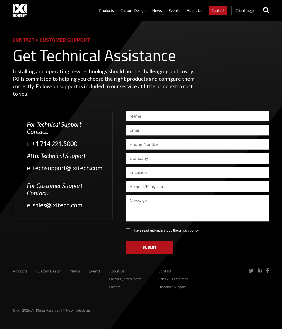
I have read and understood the (166, 230)
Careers (114, 286)
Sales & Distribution (173, 278)
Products (106, 10)
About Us (194, 10)
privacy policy (188, 230)
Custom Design (133, 10)
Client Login (245, 10)
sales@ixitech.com (57, 205)
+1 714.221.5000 (54, 143)
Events (174, 10)
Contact (218, 10)
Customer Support (172, 286)
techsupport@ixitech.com (67, 168)
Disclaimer (84, 310)
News (157, 10)
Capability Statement (125, 278)
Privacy (68, 310)
